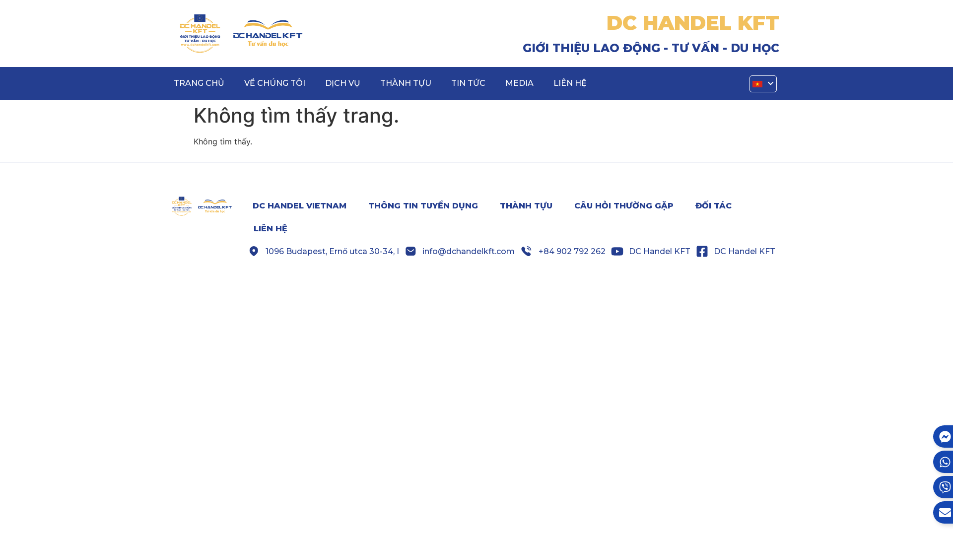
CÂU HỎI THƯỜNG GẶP (624, 205)
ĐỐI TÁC (713, 205)
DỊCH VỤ (342, 83)
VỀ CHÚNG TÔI (274, 83)
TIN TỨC (468, 83)
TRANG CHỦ (199, 83)
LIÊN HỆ (570, 83)
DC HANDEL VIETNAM (299, 205)
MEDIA (519, 83)
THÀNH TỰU (405, 83)
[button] (763, 84)
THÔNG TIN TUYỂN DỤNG (423, 205)
